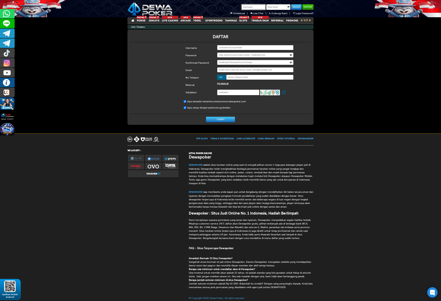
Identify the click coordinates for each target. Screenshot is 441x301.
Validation (191, 92)
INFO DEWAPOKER (7, 82)
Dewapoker (195, 165)
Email (189, 70)
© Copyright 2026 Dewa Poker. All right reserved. (216, 298)
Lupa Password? (304, 13)
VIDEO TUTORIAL (286, 139)
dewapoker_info (7, 43)
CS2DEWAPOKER (7, 23)
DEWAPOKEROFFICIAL (7, 72)
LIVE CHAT (7, 92)
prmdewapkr (7, 53)
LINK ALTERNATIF (246, 139)
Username (191, 48)
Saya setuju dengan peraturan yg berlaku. (209, 107)
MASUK (296, 7)
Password (191, 55)
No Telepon (192, 77)
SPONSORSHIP (306, 139)
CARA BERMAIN (266, 139)
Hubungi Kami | (282, 13)
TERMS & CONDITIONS (222, 139)
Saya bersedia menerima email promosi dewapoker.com (216, 101)
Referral (190, 85)
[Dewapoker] (150, 8)
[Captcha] (270, 92)
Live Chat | (261, 13)
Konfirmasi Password (197, 63)
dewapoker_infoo (7, 33)
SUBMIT (220, 119)
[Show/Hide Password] (288, 7)
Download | (241, 13)
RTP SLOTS (202, 139)
